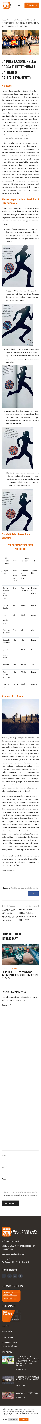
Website (4, 1179)
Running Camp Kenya (9, 1346)
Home (4, 20)
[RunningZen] (7, 4)
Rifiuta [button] (5, 1419)
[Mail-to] (20, 1276)
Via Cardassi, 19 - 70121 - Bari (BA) (15, 1262)
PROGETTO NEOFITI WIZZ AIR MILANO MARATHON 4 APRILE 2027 (27, 1379)
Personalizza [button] (13, 1419)
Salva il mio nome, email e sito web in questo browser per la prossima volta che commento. (21, 1193)
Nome (5, 1155)
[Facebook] (33, 893)
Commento (6, 1005)
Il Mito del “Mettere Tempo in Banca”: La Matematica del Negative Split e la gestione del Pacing (20, 975)
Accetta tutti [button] (23, 1419)
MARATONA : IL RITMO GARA (27, 1393)
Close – (2, 572)
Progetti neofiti (7, 1331)
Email (4, 1167)
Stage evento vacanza (10, 1342)
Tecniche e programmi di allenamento (22, 20)
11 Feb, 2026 (13, 969)
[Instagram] (9, 1276)
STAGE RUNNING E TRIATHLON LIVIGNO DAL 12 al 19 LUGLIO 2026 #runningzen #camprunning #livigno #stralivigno (27, 1361)
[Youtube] (15, 1276)
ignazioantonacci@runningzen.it (13, 1254)
